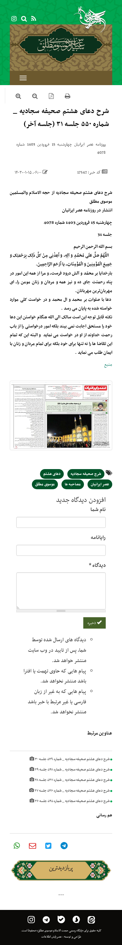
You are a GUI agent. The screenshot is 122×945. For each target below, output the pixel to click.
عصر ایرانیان (100, 484)
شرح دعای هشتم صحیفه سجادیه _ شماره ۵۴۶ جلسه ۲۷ (72, 791)
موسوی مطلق (45, 484)
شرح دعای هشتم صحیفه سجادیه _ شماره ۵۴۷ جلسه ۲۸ (72, 780)
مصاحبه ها (73, 484)
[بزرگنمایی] (18, 97)
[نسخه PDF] (51, 97)
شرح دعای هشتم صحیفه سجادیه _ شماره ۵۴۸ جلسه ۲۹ (72, 770)
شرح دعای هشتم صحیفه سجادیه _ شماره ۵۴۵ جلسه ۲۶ (72, 801)
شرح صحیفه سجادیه (86, 474)
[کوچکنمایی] (35, 97)
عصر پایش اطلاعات (51, 936)
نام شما (98, 509)
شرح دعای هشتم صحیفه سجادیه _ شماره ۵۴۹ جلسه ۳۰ (72, 759)
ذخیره (92, 623)
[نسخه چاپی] (67, 97)
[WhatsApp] (17, 845)
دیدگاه (97, 565)
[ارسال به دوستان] (32, 845)
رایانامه (98, 537)
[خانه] (61, 44)
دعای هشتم (52, 474)
